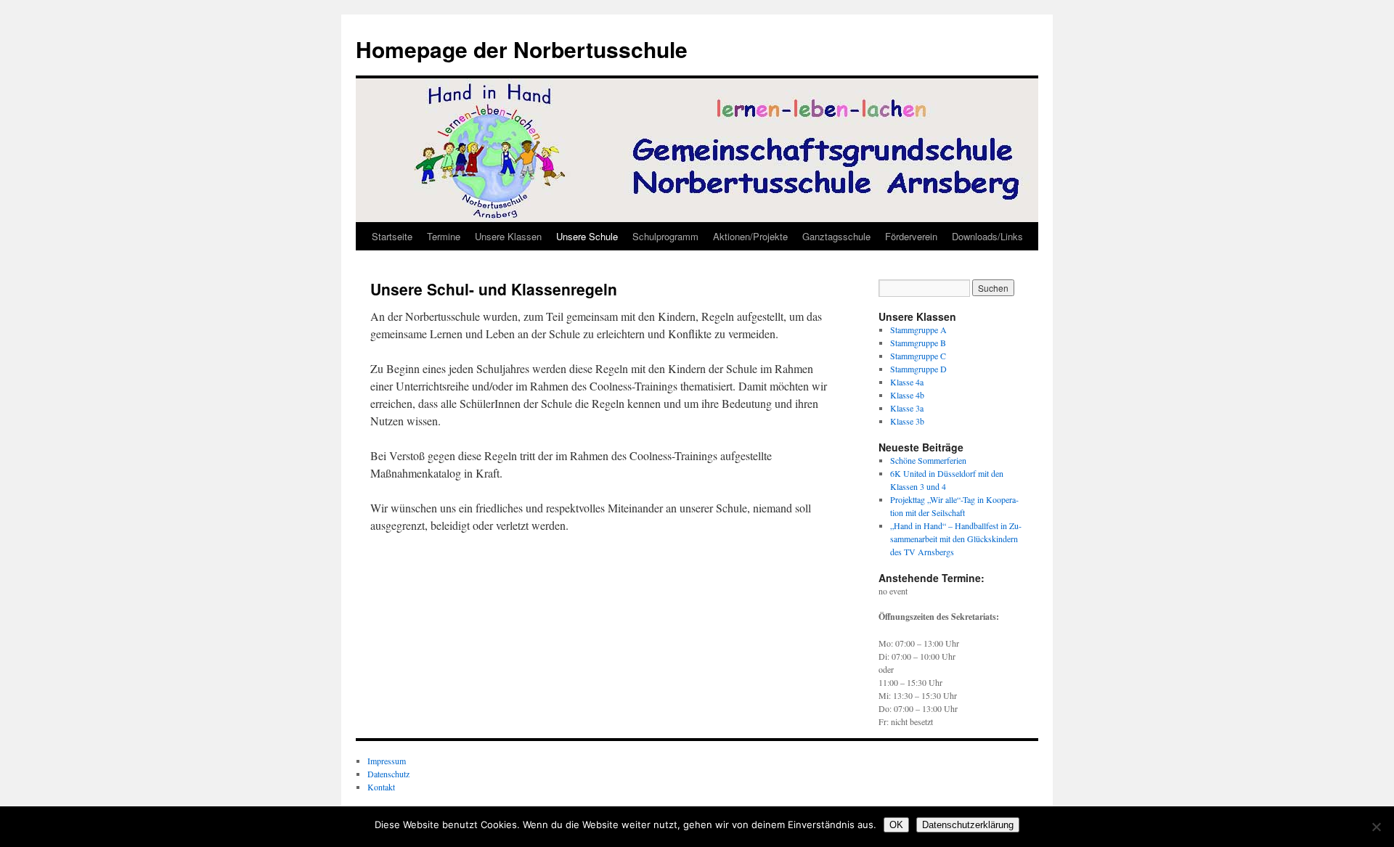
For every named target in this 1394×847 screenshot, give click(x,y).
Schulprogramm (665, 236)
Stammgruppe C (918, 355)
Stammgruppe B (918, 342)
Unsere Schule (587, 236)
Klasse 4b (907, 395)
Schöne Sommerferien (928, 460)
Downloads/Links (987, 236)
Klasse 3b (907, 421)
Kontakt (381, 787)
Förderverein (911, 236)
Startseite (392, 236)
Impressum (386, 760)
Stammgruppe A (918, 329)
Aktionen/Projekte (750, 236)
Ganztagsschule (836, 236)
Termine (443, 236)
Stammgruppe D (918, 369)
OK (896, 824)
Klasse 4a (907, 382)
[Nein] (1376, 826)
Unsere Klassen (508, 236)
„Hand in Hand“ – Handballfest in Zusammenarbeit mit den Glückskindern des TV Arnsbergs (956, 538)
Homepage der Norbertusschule (522, 49)
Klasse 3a (907, 408)
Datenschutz (388, 774)
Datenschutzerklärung (968, 824)
